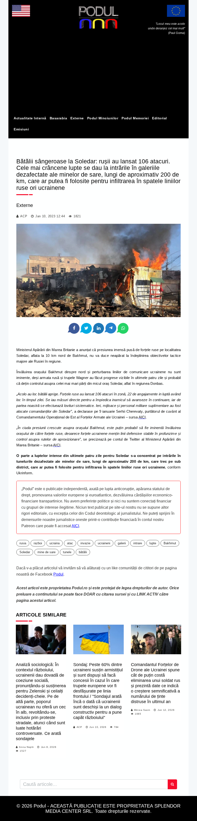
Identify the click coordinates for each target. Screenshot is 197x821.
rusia (22, 543)
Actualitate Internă (30, 118)
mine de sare (46, 552)
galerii (122, 543)
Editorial (159, 118)
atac (70, 543)
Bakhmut (170, 543)
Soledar (24, 552)
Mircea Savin (142, 710)
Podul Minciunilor (102, 118)
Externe (77, 118)
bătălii (83, 552)
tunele (67, 552)
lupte (152, 543)
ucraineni (104, 543)
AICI (75, 526)
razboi (38, 543)
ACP (23, 216)
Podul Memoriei (135, 118)
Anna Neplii (26, 747)
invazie (85, 543)
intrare (137, 543)
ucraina (54, 543)
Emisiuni (21, 129)
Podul (58, 574)
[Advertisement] (98, 76)
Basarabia (58, 118)
